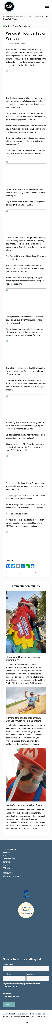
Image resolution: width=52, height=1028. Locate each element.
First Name (7, 974)
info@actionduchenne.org (13, 876)
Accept (26, 1023)
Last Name (30, 974)
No (17, 987)
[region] (26, 1019)
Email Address (8, 964)
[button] (47, 6)
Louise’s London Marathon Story (24, 805)
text (17, 997)
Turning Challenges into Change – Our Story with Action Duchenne (25, 719)
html (10, 997)
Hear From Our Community (28, 573)
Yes (9, 987)
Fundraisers (15, 573)
